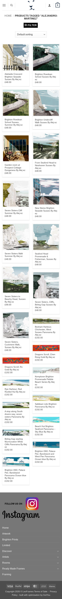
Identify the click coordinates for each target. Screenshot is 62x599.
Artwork (6, 533)
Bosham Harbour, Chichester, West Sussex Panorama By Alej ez (45, 331)
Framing (6, 574)
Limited (6, 545)
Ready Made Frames (13, 568)
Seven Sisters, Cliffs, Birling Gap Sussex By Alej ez (45, 304)
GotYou (46, 595)
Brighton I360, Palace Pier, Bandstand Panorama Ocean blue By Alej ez (15, 474)
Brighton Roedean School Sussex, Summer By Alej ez (14, 122)
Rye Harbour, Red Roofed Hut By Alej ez (15, 390)
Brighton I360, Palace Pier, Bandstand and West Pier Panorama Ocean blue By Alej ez (45, 455)
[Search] (11, 5)
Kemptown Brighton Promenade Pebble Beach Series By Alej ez (44, 380)
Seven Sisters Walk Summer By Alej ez (14, 254)
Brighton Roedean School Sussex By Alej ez (45, 77)
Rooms (6, 562)
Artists (5, 557)
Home (8, 15)
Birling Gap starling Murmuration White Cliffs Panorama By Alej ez (16, 443)
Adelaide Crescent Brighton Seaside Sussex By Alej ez (13, 76)
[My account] (49, 5)
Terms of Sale (40, 591)
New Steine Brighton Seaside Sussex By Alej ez (46, 210)
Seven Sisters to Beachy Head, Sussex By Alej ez (15, 299)
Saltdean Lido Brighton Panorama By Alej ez (46, 405)
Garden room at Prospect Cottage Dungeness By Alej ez (15, 167)
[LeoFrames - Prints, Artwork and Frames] (31, 5)
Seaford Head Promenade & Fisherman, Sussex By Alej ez (45, 258)
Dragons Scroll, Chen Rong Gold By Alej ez (45, 355)
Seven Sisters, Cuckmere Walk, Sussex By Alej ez (13, 344)
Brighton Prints (10, 539)
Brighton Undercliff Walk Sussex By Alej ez (46, 121)
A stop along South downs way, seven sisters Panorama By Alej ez (14, 415)
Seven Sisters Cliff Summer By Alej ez (14, 211)
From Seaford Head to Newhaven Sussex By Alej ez (45, 165)
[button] (4, 5)
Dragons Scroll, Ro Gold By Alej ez (14, 368)
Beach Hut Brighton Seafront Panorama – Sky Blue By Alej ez (45, 429)
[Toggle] (58, 551)
